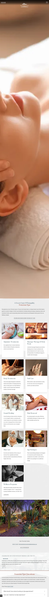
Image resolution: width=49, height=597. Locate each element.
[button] (47, 2)
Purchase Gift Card (31, 318)
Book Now (3, 2)
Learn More (6, 494)
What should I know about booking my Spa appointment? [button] (18, 591)
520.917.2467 (15, 544)
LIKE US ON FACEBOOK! (24, 547)
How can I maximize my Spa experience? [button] (14, 595)
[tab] (5, 567)
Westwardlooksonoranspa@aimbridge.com (28, 544)
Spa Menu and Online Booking (20, 318)
